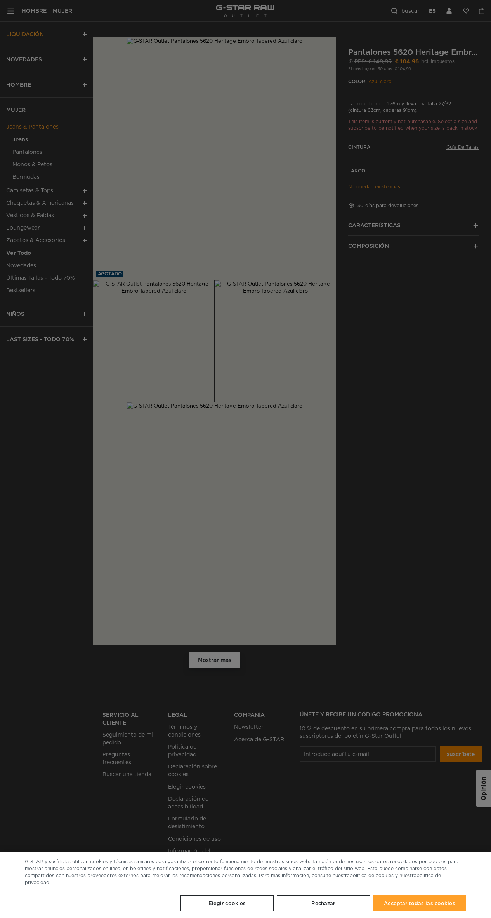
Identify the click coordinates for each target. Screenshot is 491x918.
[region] (245, 885)
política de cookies (372, 875)
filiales (63, 861)
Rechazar (323, 903)
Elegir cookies (227, 903)
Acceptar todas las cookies (419, 903)
